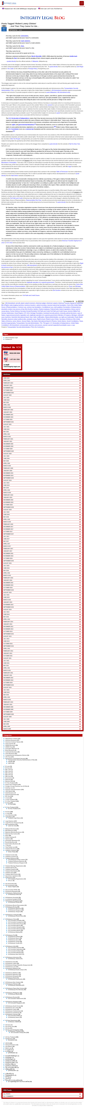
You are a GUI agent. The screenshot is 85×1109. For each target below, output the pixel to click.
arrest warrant (9, 743)
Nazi (15, 58)
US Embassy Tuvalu (14, 943)
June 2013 (6, 641)
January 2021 (7, 441)
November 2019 (8, 475)
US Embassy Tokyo (10, 1009)
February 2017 (8, 548)
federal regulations (65, 309)
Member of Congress (64, 315)
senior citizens (17, 321)
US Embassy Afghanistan (12, 893)
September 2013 (8, 634)
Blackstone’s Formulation (9, 162)
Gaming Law (9, 788)
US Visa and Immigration (12, 1029)
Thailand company (10, 850)
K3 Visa (7, 811)
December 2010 (8, 677)
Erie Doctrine (57, 290)
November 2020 (8, 446)
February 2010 (8, 702)
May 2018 (6, 517)
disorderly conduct (7, 309)
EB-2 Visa (8, 771)
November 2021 (8, 417)
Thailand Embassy (10, 858)
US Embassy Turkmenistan (13, 1011)
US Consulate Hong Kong (15, 923)
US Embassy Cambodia (12, 914)
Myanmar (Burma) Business (13, 832)
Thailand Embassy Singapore (16, 863)
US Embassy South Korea (12, 1006)
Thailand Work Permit (11, 874)
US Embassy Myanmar (14, 908)
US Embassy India (10, 946)
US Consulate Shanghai (15, 927)
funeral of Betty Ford (74, 311)
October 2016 (8, 558)
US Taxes (8, 1025)
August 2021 (7, 424)
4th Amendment (56, 90)
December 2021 (8, 414)
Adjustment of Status (11, 738)
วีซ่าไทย (7, 1077)
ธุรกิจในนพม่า (11, 1052)
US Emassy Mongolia (11, 891)
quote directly (54, 66)
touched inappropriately (8, 323)
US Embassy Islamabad (15, 985)
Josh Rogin (79, 66)
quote (48, 92)
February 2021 (8, 439)
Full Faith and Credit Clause (31, 295)
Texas (70, 286)
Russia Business (10, 842)
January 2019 (7, 497)
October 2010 (8, 682)
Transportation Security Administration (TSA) (20, 327)
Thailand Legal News (14, 818)
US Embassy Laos (10, 966)
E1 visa (7, 766)
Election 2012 (9, 781)
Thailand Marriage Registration (14, 866)
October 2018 (8, 504)
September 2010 (8, 685)
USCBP (10, 761)
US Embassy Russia (11, 997)
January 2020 (7, 470)
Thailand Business (10, 848)
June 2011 (6, 663)
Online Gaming (9, 837)
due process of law (7, 267)
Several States (26, 321)
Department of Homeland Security (15, 758)
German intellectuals (7, 313)
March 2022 (7, 407)
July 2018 (6, 512)
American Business (11, 740)
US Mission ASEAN (13, 1021)
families (36, 309)
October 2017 (8, 531)
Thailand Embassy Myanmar (16, 861)
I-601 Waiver (8, 791)
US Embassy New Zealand (12, 982)
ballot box (80, 303)
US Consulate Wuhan (14, 930)
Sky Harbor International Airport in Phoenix (44, 321)
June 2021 (6, 429)
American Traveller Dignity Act (67, 303)
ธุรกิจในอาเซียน (9, 1064)
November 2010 (8, 680)
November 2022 (8, 387)
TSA (12, 90)
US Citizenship (9, 883)
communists (24, 36)
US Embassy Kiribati (14, 936)
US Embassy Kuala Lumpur (16, 969)
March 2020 (7, 465)
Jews (22, 46)
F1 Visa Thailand (10, 783)
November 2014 (8, 604)
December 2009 (8, 707)
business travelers (30, 305)
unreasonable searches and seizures (31, 325)
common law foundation (34, 307)
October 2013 (8, 631)
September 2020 (8, 451)
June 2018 (6, 514)
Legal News (8, 816)
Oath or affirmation (38, 317)
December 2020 (8, 443)
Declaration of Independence (72, 307)
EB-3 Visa (8, 773)
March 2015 (7, 599)
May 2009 (6, 724)
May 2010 (6, 694)
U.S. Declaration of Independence (19, 118)
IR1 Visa (7, 796)
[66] (55, 126)
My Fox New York (74, 144)
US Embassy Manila (13, 994)
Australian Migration (11, 748)
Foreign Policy (33, 68)
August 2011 (7, 658)
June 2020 (6, 458)
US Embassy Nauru (13, 938)
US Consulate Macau (14, 925)
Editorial (7, 779)
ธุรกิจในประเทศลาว (10, 1062)
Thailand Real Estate (11, 871)
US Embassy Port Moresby (15, 989)
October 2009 (8, 711)
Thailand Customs (10, 856)
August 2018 (7, 509)
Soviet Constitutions (73, 321)
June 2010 (6, 692)
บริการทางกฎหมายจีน (11, 1067)
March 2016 (7, 575)
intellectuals (73, 56)
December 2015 (8, 582)
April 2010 (6, 697)
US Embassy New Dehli (15, 954)
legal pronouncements (13, 315)
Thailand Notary (10, 867)
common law (30, 129)
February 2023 (8, 383)
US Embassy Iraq (10, 961)
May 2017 (6, 541)
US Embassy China (10, 919)
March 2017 (7, 546)
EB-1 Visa (8, 769)
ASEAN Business (10, 745)
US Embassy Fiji (10, 935)
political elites (22, 319)
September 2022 (8, 392)
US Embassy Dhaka (13, 902)
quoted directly (11, 61)
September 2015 (8, 590)
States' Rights (12, 886)
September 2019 (8, 478)
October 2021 (8, 419)
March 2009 (7, 729)
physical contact (12, 319)
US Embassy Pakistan (11, 984)
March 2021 (7, 436)
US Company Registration (15, 879)
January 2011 (7, 675)
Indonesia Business (11, 794)
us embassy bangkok (11, 899)
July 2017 (6, 536)
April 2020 (6, 463)
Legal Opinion (9, 821)
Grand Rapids (18, 313)
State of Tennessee (62, 171)
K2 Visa (10, 804)
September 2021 (8, 422)
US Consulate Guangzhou (15, 922)
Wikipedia (35, 61)
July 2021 (6, 426)
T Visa (7, 845)
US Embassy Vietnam (11, 1014)
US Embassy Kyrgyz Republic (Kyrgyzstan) (17, 965)
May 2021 (6, 431)
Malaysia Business (10, 829)
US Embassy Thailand (14, 1031)
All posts (6, 1094)
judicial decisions (71, 313)
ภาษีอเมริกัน (8, 1073)
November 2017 (8, 529)
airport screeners (30, 303)
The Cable (10, 68)
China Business (9, 753)
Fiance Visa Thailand (11, 784)
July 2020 (6, 456)
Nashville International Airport (20, 317)
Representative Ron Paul (33, 200)
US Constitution (10, 885)
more (80, 301)
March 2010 (7, 699)
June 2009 (6, 721)
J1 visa (7, 798)
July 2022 (6, 397)
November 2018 (8, 502)
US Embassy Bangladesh (12, 900)
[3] (35, 124)
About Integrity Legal (11, 337)
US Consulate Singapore (15, 1003)
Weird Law (8, 1048)
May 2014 (6, 616)
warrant (50, 105)
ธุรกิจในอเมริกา (12, 1070)
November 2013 (8, 629)
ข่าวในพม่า (8, 1051)
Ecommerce (8, 778)
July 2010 (6, 690)
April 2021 (6, 434)
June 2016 (6, 568)
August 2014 (7, 609)
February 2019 (8, 495)
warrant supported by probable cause (59, 325)
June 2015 (6, 597)
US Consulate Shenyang (15, 928)
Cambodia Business (11, 752)
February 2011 (8, 672)
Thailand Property (10, 869)
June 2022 (6, 400)
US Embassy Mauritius (11, 974)
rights (13, 124)
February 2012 (8, 651)
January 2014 (7, 624)
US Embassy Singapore (12, 1001)
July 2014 (6, 612)
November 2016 (8, 556)
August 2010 (7, 687)
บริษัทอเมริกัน (9, 1069)
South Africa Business (11, 843)
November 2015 (8, 585)
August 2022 (7, 395)
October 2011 (7, 655)
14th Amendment (32, 265)
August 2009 (7, 716)
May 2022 (6, 402)
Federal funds (54, 309)
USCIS (7, 1043)
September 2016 (8, 560)
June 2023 (6, 378)
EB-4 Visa (8, 774)
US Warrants (9, 1038)
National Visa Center (11, 833)
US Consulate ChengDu (15, 920)
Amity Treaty (11, 851)
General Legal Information (13, 789)
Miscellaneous (9, 830)
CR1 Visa (8, 757)
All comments (8, 1096)
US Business (9, 877)
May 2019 (6, 487)
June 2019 (6, 485)
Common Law (22, 307)
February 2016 (8, 577)
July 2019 (6, 482)
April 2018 (6, 519)
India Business (9, 793)
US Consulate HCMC (11, 889)
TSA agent (46, 323)
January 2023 (7, 385)
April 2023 (6, 380)
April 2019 (6, 490)
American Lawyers (52, 303)
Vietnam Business (10, 1044)
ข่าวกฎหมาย (8, 1049)
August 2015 (7, 592)
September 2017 (8, 534)
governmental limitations (26, 124)
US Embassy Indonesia (12, 957)
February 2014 (8, 621)
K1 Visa (7, 802)
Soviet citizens (61, 321)
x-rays (73, 325)
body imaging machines (17, 305)
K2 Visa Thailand (13, 808)
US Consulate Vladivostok (15, 998)
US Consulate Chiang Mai (18, 1032)
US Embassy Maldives (11, 972)
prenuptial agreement (11, 840)
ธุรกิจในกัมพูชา (9, 1059)
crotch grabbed (58, 307)
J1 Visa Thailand (10, 799)
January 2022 (7, 412)
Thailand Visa (9, 872)
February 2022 (8, 409)
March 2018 (7, 521)
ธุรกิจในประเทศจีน (10, 1060)
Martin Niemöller (36, 56)
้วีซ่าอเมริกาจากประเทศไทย (12, 1080)
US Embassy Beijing (14, 932)
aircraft (18, 303)
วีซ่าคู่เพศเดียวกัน (9, 1075)
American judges (41, 303)
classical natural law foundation (56, 305)
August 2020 (7, 453)
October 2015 (8, 587)
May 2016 (6, 570)
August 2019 (7, 480)
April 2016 (6, 573)
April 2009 (6, 726)
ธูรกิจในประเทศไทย (10, 1065)
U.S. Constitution (13, 129)
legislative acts (24, 315)
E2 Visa (7, 768)
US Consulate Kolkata (14, 951)
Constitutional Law (47, 307)
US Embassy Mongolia (11, 976)
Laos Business (9, 815)
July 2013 (6, 638)
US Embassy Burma (11, 907)
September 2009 (8, 714)
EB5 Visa (7, 776)
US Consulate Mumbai (14, 952)
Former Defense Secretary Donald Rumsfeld (23, 311)
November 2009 (8, 709)
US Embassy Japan (10, 963)
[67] (14, 131)
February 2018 (8, 524)
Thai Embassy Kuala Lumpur (16, 859)
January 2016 (7, 580)
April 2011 (6, 668)
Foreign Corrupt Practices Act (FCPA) (16, 786)
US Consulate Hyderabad (15, 949)
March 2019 (7, 492)
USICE (10, 763)
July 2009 (6, 719)
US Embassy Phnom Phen (15, 916)
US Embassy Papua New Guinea (14, 988)
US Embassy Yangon (14, 911)
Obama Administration (51, 317)
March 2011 (7, 670)
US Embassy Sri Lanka (11, 1007)
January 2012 (7, 653)
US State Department (11, 1020)
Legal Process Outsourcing (13, 822)
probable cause (31, 319)
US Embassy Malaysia (11, 968)
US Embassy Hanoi (13, 1017)
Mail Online (14, 175)
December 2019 (8, 473)
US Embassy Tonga (13, 941)
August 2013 (7, 636)
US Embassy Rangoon (14, 910)
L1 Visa (7, 813)
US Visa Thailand (10, 1037)
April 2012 (6, 648)
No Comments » (40, 327)
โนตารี (7, 1078)
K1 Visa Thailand (10, 807)
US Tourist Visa (9, 1026)
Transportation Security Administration (27, 323)
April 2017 (6, 543)
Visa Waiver (8, 1046)
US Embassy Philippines (12, 992)
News (7, 835)
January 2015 (7, 602)
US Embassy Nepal (10, 977)
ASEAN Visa (8, 747)
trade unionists (25, 41)
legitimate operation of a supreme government (40, 282)
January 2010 (7, 704)
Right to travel (41, 319)
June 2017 (6, 538)
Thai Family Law (10, 847)
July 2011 (6, 660)
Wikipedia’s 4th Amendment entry (60, 92)
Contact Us (8, 339)
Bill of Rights (5, 305)
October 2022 (8, 390)
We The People (15, 139)
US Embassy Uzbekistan (12, 1012)
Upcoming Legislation (11, 876)
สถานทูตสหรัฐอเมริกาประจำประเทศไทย (18, 1081)
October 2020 (8, 448)
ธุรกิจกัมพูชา (8, 1057)
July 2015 (6, 595)
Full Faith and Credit (16, 198)
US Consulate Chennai (14, 947)
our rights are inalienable (66, 317)
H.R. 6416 (9, 243)
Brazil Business (9, 750)
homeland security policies (51, 313)
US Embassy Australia (11, 897)
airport (22, 303)
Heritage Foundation (36, 313)
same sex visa (12, 825)
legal (69, 166)
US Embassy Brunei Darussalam (14, 905)
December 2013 (8, 626)
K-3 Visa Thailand (10, 801)
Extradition (11, 1040)
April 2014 (6, 619)
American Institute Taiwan (12, 742)
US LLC (10, 880)
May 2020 (6, 461)
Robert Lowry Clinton (52, 319)
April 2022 (6, 405)
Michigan (78, 286)
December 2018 (8, 500)
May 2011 (6, 665)
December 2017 (8, 526)
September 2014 (8, 607)
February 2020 (8, 468)
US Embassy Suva (13, 939)
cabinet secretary (41, 305)
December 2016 (8, 553)
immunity (62, 313)
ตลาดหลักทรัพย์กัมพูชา (11, 1056)
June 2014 (6, 614)
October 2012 (8, 643)
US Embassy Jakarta (14, 958)
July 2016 (6, 565)
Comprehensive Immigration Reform (16, 755)
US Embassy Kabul (13, 894)
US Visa (7, 1028)
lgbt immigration (10, 824)
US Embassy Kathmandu (15, 979)
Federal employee (44, 309)
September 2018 (8, 507)
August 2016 (7, 563)
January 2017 (7, 551)
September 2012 (8, 646)
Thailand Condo (10, 855)
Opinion (7, 838)
